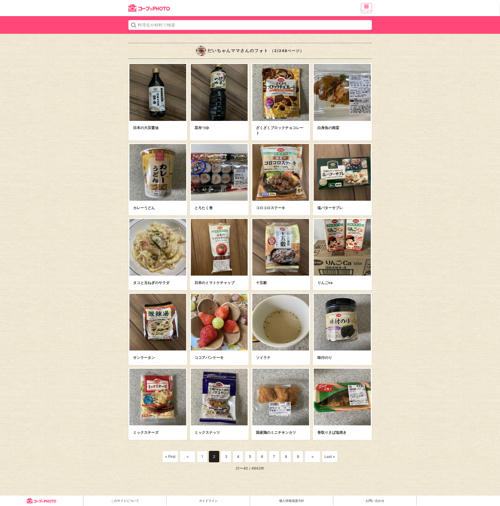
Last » (329, 456)
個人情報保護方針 (291, 501)
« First (170, 456)
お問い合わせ (375, 501)
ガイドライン (208, 501)
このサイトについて (125, 501)
